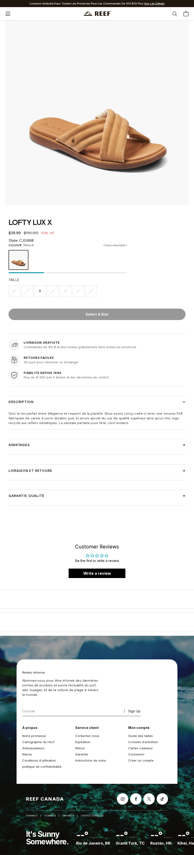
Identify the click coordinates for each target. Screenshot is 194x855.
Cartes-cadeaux (140, 748)
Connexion (136, 754)
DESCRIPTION (21, 402)
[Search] (174, 13)
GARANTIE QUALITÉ (26, 496)
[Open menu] (8, 13)
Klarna (27, 754)
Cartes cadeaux (92, 815)
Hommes (32, 815)
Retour (80, 748)
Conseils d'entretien (143, 742)
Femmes (50, 815)
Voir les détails (154, 3)
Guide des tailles (140, 736)
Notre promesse (34, 736)
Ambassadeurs (33, 748)
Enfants (68, 815)
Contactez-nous (87, 736)
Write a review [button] (97, 573)
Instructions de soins (90, 760)
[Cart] (186, 13)
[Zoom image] (182, 197)
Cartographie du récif (38, 742)
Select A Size (97, 314)
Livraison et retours (30, 471)
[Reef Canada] (97, 13)
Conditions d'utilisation (39, 760)
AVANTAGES (19, 445)
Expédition (82, 742)
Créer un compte (141, 760)
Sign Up (134, 711)
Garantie (81, 754)
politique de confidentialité (42, 766)
